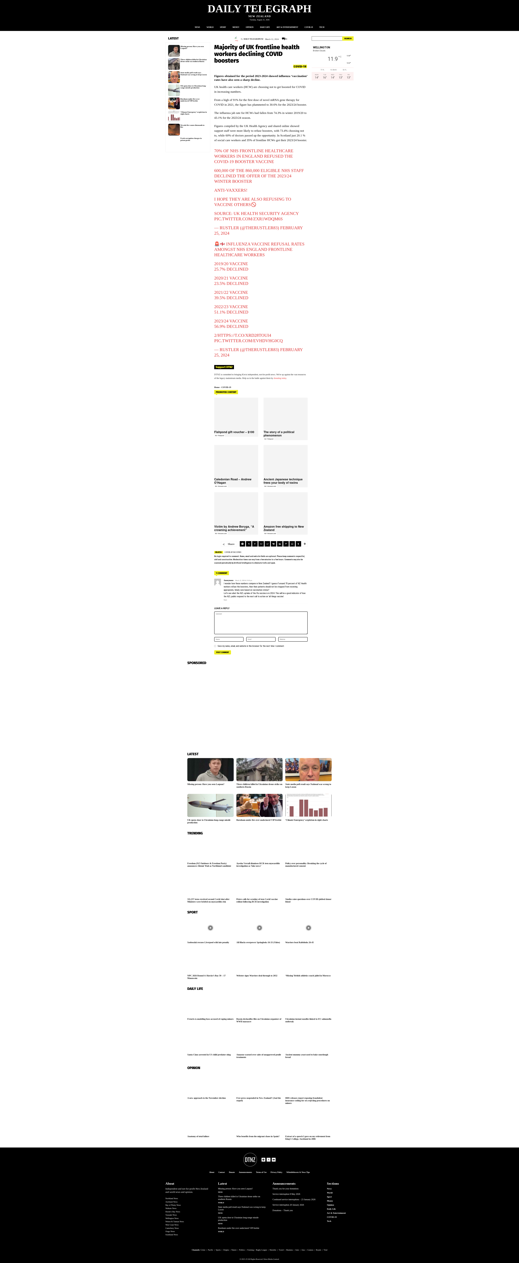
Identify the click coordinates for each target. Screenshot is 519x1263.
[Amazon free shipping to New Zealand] (286, 507)
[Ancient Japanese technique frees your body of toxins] (286, 460)
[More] (305, 544)
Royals (318, 1250)
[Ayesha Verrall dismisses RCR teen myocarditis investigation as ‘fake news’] (259, 848)
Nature (234, 1250)
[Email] (261, 544)
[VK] (273, 544)
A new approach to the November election (206, 1098)
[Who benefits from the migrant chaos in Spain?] (259, 1121)
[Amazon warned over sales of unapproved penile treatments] (259, 1040)
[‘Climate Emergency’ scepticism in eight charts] (174, 116)
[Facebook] (255, 544)
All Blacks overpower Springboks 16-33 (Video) (258, 942)
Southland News (171, 1235)
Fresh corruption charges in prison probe (191, 139)
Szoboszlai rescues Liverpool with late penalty (208, 942)
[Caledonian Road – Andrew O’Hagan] (236, 460)
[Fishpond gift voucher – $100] (236, 413)
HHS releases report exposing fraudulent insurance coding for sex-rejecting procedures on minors (307, 1100)
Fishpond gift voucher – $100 (234, 432)
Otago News (170, 1231)
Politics (242, 1250)
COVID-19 (300, 66)
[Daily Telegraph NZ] (238, 39)
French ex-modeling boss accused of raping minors (210, 1019)
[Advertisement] (333, 111)
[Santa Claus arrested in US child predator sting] (210, 1040)
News (220, 1192)
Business (289, 1250)
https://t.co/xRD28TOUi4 (244, 335)
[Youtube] (274, 1160)
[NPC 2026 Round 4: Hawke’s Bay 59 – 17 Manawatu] (210, 960)
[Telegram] (242, 544)
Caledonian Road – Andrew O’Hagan (232, 481)
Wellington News (172, 1218)
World (221, 1203)
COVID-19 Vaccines (233, 552)
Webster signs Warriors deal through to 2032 (256, 975)
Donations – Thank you (282, 1210)
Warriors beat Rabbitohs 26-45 (299, 942)
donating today (280, 378)
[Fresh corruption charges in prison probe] (174, 143)
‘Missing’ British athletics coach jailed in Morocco (308, 975)
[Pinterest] (286, 544)
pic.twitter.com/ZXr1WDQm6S (248, 218)
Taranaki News (171, 1215)
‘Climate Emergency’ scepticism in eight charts (193, 113)
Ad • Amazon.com (221, 486)
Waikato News (170, 1208)
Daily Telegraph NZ (253, 39)
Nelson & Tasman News (174, 1222)
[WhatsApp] (292, 544)
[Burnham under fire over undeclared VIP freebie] (174, 103)
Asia (303, 1250)
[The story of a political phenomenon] (286, 413)
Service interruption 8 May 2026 (286, 1194)
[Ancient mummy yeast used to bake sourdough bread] (308, 1040)
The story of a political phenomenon (279, 433)
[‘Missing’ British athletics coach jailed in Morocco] (308, 960)
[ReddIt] (267, 544)
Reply (225, 600)
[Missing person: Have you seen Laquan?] (174, 51)
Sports (218, 1250)
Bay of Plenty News (173, 1205)
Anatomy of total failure (198, 1136)
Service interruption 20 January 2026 (288, 1205)
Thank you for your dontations (285, 1188)
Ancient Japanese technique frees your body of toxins (283, 481)
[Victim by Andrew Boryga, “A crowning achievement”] (236, 507)
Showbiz (273, 1250)
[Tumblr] (298, 544)
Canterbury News (172, 1228)
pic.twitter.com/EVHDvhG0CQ (248, 340)
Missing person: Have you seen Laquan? (192, 47)
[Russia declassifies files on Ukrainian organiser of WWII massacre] (259, 1004)
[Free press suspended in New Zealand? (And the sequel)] (259, 1083)
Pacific (210, 1250)
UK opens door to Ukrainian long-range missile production (193, 87)
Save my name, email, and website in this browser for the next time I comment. (251, 646)
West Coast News (172, 1225)
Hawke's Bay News (172, 1212)
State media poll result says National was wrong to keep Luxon (193, 74)
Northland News (171, 1198)
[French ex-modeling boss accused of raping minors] (210, 1004)
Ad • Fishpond (219, 435)
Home (217, 387)
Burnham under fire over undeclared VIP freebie (190, 100)
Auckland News (171, 1202)
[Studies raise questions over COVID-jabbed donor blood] (308, 884)
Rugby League (261, 1250)
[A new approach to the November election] (210, 1083)
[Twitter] (248, 544)
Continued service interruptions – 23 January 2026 (293, 1199)
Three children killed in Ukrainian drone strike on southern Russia (193, 60)
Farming (250, 1250)
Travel (281, 1250)
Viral (325, 1250)
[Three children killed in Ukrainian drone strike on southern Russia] (174, 64)
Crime (203, 1250)
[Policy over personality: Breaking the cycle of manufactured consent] (308, 848)
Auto (297, 1250)
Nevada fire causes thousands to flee (192, 126)
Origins (226, 1250)
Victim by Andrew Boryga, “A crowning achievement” (234, 528)
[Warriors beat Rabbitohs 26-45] (308, 927)
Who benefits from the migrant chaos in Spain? (258, 1136)
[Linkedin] (279, 544)
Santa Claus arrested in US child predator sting (209, 1054)
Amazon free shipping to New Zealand (284, 528)
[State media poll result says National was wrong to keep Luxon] (174, 77)
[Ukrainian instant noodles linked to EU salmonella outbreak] (308, 1004)
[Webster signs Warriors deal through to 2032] (259, 960)
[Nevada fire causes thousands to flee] (174, 129)
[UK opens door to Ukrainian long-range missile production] (174, 90)
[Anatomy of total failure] (210, 1121)
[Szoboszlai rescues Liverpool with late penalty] (210, 927)
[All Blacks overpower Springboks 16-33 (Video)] (259, 927)
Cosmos (310, 1250)
